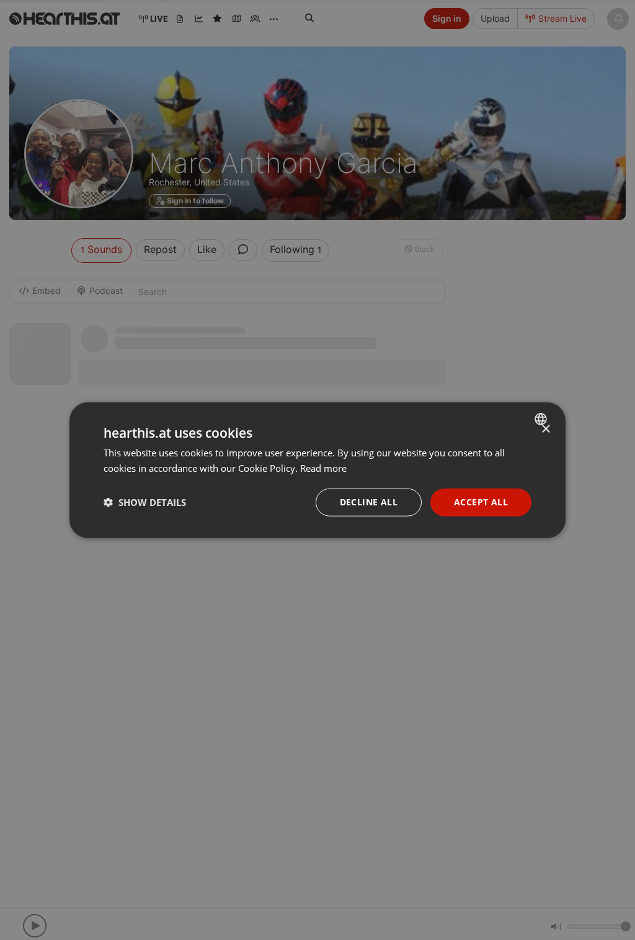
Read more (323, 468)
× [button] (545, 429)
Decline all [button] (368, 502)
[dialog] (317, 470)
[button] (145, 502)
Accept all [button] (481, 502)
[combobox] (542, 419)
